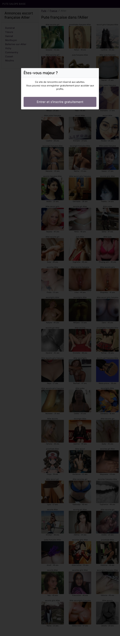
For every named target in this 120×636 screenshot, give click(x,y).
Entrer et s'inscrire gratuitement (60, 102)
